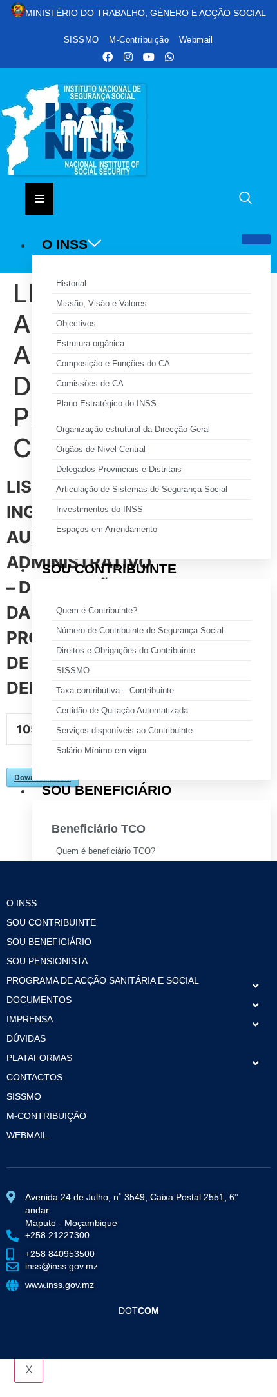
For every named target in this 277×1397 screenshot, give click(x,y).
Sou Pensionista (47, 961)
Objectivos (76, 323)
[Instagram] (128, 56)
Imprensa (29, 1019)
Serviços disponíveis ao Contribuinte (124, 730)
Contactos (34, 1077)
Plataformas (39, 1058)
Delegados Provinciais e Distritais (119, 469)
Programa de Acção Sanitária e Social (102, 980)
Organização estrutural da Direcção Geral (133, 429)
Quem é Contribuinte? (96, 610)
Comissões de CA (90, 383)
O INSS (65, 244)
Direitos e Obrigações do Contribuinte (125, 650)
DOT (139, 1310)
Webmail (196, 40)
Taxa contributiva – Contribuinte (115, 690)
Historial (71, 283)
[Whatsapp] (169, 56)
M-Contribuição (139, 40)
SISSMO (81, 40)
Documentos (39, 1000)
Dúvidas (26, 1038)
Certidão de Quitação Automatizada (122, 710)
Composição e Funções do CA (113, 363)
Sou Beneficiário (48, 941)
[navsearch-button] (245, 199)
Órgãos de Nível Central (101, 449)
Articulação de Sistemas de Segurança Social (141, 489)
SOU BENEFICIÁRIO (106, 789)
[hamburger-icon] (256, 239)
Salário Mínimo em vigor (101, 750)
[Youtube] (148, 56)
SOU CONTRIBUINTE (109, 568)
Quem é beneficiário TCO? (105, 851)
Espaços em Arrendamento (106, 529)
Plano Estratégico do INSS (106, 403)
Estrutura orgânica (90, 343)
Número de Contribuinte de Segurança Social (140, 630)
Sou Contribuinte (51, 922)
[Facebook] (107, 56)
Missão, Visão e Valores (101, 303)
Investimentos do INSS (99, 509)
